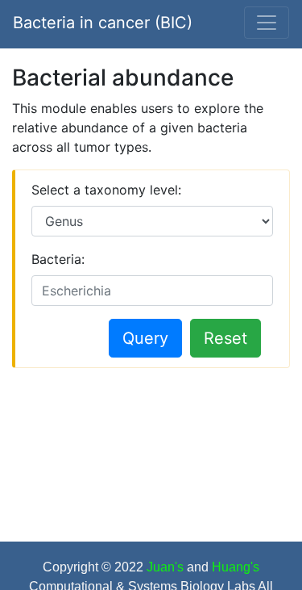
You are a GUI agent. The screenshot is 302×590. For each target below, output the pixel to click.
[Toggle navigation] (266, 22)
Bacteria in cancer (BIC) (102, 22)
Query (145, 338)
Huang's (235, 567)
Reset (225, 338)
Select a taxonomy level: (106, 190)
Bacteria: (58, 259)
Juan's (167, 567)
